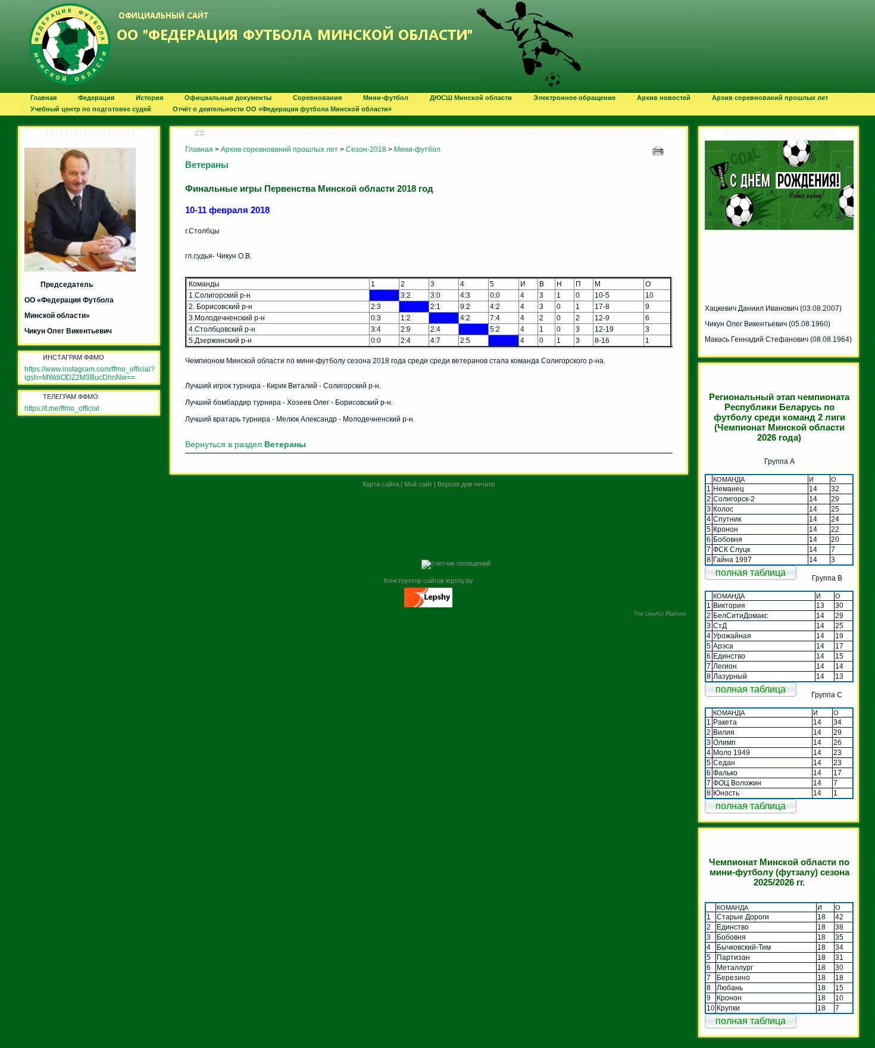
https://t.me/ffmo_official (61, 408)
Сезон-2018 (366, 149)
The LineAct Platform (660, 614)
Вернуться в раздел (245, 444)
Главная (199, 149)
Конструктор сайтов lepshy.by (428, 580)
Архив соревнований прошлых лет (279, 149)
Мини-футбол (417, 149)
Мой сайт (418, 484)
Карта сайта (380, 484)
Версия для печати (466, 484)
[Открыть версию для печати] (659, 150)
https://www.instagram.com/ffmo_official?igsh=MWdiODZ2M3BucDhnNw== (89, 373)
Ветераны (207, 165)
